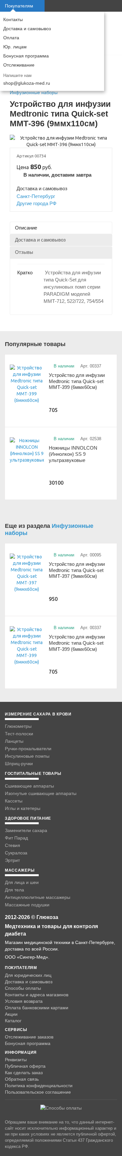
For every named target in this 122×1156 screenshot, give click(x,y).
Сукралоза (16, 852)
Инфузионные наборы (34, 92)
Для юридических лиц (28, 975)
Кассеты (13, 800)
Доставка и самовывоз (27, 28)
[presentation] (61, 227)
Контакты (13, 19)
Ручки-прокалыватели (28, 748)
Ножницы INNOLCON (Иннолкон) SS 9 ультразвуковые (73, 454)
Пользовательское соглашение (38, 1092)
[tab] (61, 228)
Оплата (11, 37)
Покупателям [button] (19, 5)
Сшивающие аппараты (29, 786)
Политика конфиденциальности (39, 1085)
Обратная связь (22, 1079)
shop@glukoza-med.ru (26, 83)
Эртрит (12, 860)
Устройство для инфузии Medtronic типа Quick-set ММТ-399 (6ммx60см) (77, 381)
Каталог (13, 1020)
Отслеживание (18, 65)
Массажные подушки (27, 904)
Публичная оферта (25, 1066)
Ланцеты (14, 741)
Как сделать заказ (24, 1072)
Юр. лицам (15, 46)
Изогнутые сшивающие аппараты (40, 793)
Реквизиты (16, 1059)
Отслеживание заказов (29, 1036)
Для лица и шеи (22, 882)
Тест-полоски (19, 733)
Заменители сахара (26, 830)
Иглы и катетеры (22, 808)
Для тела (14, 889)
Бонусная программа (26, 55)
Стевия (12, 845)
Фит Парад (16, 837)
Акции (11, 1014)
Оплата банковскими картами (36, 1007)
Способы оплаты (23, 988)
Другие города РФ (36, 203)
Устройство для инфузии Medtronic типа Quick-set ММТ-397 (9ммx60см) (77, 570)
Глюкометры (18, 726)
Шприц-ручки (19, 763)
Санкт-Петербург (36, 196)
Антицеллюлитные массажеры (37, 897)
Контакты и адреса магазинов (36, 994)
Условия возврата (24, 1001)
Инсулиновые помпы (27, 756)
